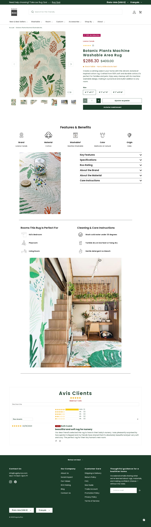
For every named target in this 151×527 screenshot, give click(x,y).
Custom (59, 21)
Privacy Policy (91, 497)
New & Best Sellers (18, 21)
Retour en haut (74, 460)
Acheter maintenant (112, 107)
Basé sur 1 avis (76, 400)
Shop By (88, 21)
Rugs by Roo (18, 517)
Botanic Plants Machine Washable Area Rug (29, 27)
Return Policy (90, 477)
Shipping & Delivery (93, 473)
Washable (35, 21)
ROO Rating (66, 485)
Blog (63, 489)
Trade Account (91, 489)
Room (48, 21)
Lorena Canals (88, 41)
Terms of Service (92, 501)
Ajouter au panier (122, 101)
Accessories (74, 21)
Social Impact (67, 477)
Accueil (11, 27)
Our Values (65, 481)
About (100, 21)
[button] (140, 12)
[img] (16, 426)
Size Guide (89, 485)
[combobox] (75, 12)
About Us (65, 473)
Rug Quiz (56, 2)
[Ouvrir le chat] (144, 520)
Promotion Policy (92, 493)
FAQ (86, 481)
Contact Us (66, 493)
